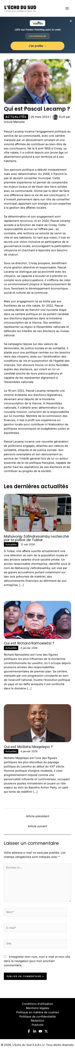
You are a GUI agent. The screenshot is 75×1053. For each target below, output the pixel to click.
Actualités (16, 117)
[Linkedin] (34, 1031)
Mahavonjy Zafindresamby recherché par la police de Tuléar (36, 538)
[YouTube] (40, 1031)
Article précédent (37, 816)
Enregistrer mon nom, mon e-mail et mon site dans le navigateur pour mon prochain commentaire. (37, 961)
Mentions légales (37, 1008)
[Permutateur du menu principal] (67, 8)
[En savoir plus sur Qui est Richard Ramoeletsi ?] (37, 619)
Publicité (37, 1025)
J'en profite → (38, 45)
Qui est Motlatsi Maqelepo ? (28, 746)
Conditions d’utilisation (37, 1004)
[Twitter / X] (46, 1031)
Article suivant (37, 826)
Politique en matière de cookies (37, 1012)
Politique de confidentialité (37, 1016)
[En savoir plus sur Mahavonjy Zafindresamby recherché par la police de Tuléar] (37, 512)
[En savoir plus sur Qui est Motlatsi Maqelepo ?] (37, 723)
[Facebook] (29, 1031)
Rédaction (37, 1020)
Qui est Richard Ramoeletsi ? (29, 643)
